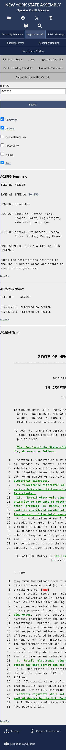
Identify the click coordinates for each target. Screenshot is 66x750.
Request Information (47, 731)
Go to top (4, 276)
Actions (10, 128)
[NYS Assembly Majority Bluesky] (26, 26)
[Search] (40, 26)
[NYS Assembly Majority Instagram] (50, 19)
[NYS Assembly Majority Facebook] (23, 19)
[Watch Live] (9, 19)
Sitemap (15, 731)
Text (8, 163)
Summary (11, 119)
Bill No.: (4, 85)
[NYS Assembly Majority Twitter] (37, 19)
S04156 (33, 194)
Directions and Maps (22, 743)
